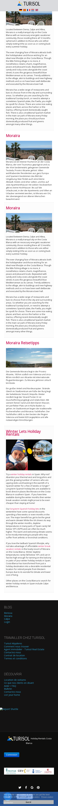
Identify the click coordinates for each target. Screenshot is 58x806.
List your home (12, 694)
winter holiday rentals (21, 474)
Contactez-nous (12, 652)
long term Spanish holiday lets (24, 508)
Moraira (13, 135)
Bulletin (8, 688)
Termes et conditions (15, 658)
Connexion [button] (11, 754)
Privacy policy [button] (47, 797)
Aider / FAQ (10, 686)
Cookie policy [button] (34, 797)
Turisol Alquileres (13, 643)
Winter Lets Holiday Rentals (23, 433)
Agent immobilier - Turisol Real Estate (24, 649)
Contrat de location (14, 655)
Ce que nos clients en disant (19, 682)
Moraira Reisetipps (22, 342)
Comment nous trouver (16, 646)
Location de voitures (15, 679)
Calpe (7, 618)
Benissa (8, 613)
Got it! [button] (28, 802)
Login (7, 622)
